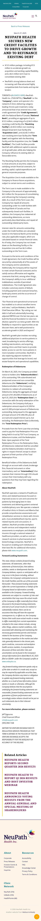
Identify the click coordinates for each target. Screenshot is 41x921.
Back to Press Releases (20, 26)
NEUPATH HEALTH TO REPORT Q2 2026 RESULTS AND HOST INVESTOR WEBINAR (21, 779)
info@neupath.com (10, 720)
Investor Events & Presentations (10, 866)
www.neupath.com (19, 550)
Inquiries (7, 870)
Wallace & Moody (28, 912)
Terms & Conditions (29, 874)
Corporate (26, 7)
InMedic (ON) (9, 895)
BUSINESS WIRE (18, 95)
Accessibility (26, 858)
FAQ (23, 865)
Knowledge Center (29, 868)
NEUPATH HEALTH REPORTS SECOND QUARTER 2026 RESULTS (20, 763)
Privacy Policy (27, 871)
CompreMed (15, 7)
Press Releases (9, 861)
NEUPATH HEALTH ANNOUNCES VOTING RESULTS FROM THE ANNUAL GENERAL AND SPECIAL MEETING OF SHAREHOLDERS (20, 801)
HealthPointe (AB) (27, 3)
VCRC (36, 3)
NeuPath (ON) (7, 3)
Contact (25, 861)
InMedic (16, 3)
